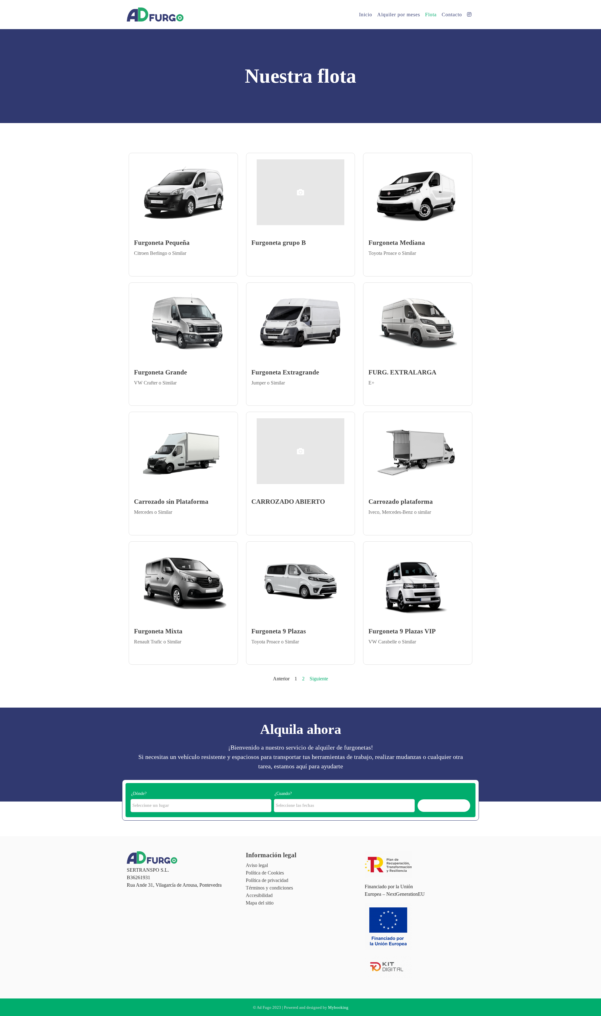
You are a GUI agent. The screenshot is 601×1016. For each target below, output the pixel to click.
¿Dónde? (138, 793)
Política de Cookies (265, 872)
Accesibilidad (259, 895)
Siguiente (319, 678)
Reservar (444, 805)
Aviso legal (257, 865)
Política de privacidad (267, 880)
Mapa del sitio (260, 902)
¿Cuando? (283, 793)
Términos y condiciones (269, 887)
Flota (431, 14)
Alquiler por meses (398, 14)
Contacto (452, 14)
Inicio (365, 14)
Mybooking (338, 1007)
